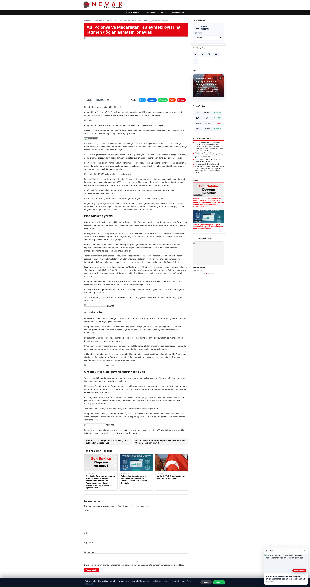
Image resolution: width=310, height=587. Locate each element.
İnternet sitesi (90, 552)
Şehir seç (199, 33)
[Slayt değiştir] (204, 273)
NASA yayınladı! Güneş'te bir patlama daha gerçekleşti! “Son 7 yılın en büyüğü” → (160, 441)
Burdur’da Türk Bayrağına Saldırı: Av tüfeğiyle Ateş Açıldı (208, 160)
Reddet (206, 582)
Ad (86, 533)
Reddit (172, 100)
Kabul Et (219, 582)
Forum (163, 12)
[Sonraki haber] (220, 78)
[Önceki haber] (215, 78)
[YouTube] (216, 54)
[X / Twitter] (202, 54)
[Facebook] (195, 54)
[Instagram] (209, 54)
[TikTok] (195, 61)
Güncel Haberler (133, 12)
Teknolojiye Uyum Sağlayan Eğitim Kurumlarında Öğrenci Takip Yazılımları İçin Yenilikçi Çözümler (209, 155)
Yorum (88, 510)
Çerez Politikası (177, 12)
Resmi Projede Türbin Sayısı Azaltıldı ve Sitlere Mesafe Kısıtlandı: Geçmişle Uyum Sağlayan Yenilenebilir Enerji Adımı (209, 169)
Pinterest (181, 100)
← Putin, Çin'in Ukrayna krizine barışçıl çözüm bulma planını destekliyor (107, 441)
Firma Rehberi (150, 12)
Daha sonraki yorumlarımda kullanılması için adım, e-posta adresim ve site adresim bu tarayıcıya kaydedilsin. (134, 565)
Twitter (142, 100)
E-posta (88, 542)
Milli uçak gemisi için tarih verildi (207, 164)
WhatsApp (162, 100)
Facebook (152, 100)
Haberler (87, 21)
